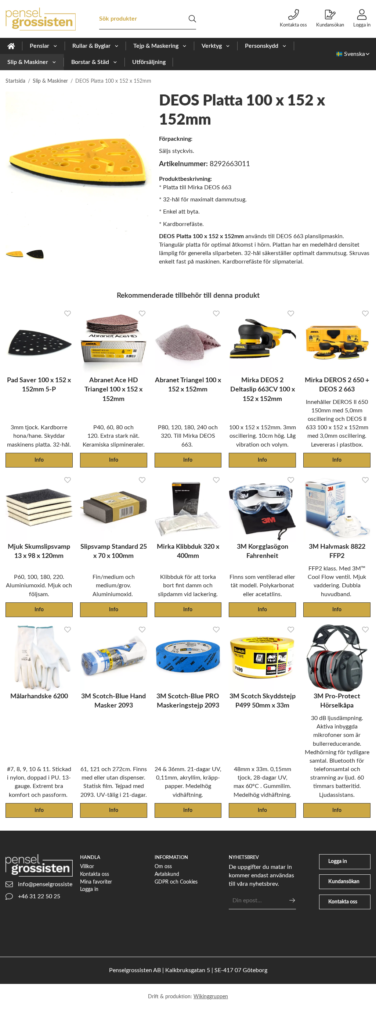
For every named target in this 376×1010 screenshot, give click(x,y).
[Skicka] (292, 900)
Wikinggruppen (211, 996)
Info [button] (39, 460)
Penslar (39, 46)
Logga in (361, 25)
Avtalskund (167, 874)
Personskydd (261, 46)
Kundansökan (330, 25)
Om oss (163, 866)
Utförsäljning (149, 62)
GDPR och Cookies (176, 882)
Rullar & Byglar (91, 46)
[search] (192, 18)
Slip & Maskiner (27, 62)
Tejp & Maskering (155, 46)
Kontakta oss (293, 25)
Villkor (87, 866)
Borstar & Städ (90, 62)
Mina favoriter (96, 882)
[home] (11, 46)
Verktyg (212, 46)
